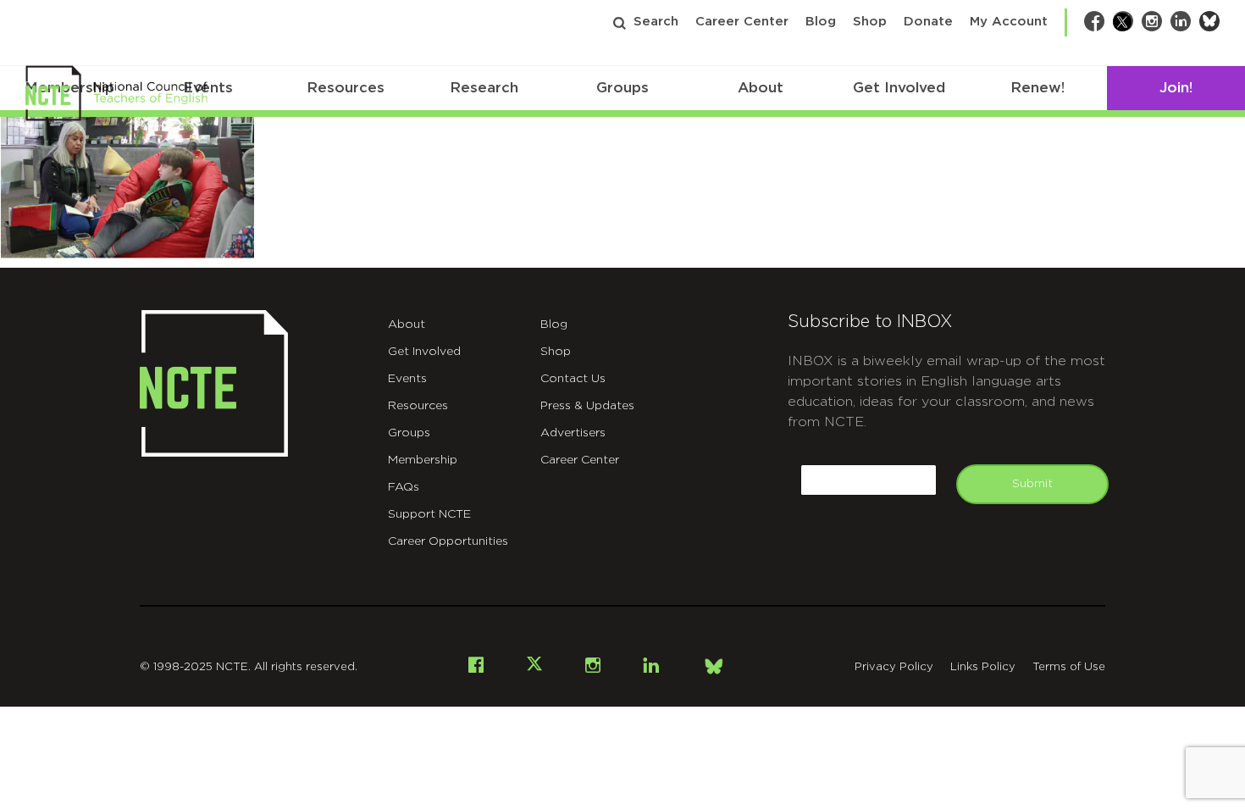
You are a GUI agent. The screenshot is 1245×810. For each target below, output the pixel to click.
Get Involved (899, 87)
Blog (820, 21)
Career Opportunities (448, 541)
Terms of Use (1068, 667)
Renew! (1037, 87)
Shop (870, 21)
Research (484, 87)
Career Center (741, 21)
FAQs (403, 487)
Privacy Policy (894, 667)
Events (407, 379)
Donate (928, 21)
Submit (1032, 484)
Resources (346, 87)
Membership (422, 460)
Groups (622, 87)
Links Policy (982, 667)
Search (656, 21)
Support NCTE (429, 514)
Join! (1175, 87)
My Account (1009, 21)
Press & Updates (587, 406)
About (760, 87)
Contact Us (573, 379)
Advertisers (573, 433)
